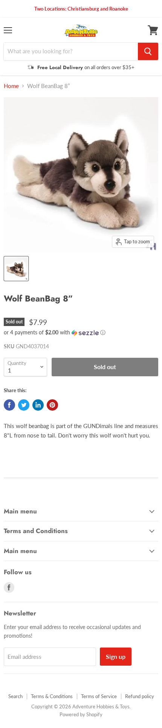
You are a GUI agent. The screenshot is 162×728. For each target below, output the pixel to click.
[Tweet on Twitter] (23, 405)
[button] (81, 332)
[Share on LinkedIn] (38, 405)
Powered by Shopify (81, 714)
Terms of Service (99, 696)
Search (15, 696)
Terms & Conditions (52, 696)
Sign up (115, 656)
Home (11, 86)
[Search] (148, 51)
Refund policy (139, 696)
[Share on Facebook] (9, 405)
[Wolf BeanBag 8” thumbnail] (16, 269)
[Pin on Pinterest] (52, 405)
